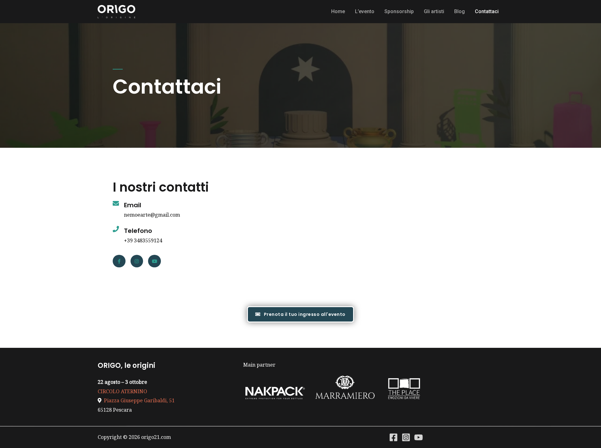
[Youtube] (154, 261)
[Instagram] (137, 261)
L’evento (364, 11)
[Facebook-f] (119, 261)
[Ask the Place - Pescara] (405, 386)
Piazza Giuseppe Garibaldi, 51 (138, 400)
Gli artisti (434, 11)
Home (338, 11)
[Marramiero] (345, 386)
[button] (300, 314)
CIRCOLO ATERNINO (122, 391)
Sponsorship (399, 11)
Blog (459, 11)
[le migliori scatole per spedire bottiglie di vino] (275, 386)
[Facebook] (393, 437)
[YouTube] (418, 437)
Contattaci (487, 11)
